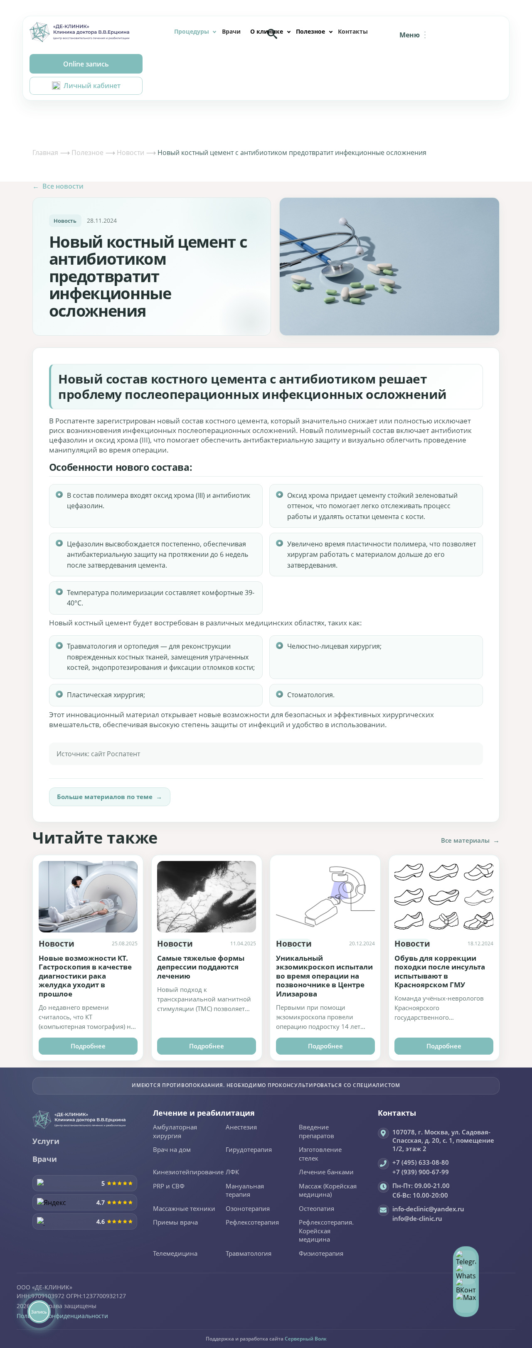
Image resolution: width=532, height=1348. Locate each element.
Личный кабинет (92, 85)
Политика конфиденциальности (62, 1316)
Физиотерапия (321, 1254)
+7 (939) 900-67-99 (420, 1172)
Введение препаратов (316, 1131)
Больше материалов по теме (109, 796)
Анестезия (241, 1127)
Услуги (45, 1141)
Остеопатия (316, 1209)
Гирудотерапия (249, 1150)
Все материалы (470, 840)
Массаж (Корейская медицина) (328, 1190)
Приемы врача (175, 1222)
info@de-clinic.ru (417, 1218)
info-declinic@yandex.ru (428, 1209)
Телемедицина (175, 1254)
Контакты (353, 31)
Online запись (86, 64)
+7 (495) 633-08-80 (420, 1162)
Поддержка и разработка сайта (266, 1338)
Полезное (310, 31)
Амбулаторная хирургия (175, 1131)
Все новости (58, 186)
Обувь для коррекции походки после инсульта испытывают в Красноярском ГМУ (439, 971)
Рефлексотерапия (252, 1222)
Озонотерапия (248, 1209)
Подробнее (88, 1046)
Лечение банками (326, 1172)
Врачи (231, 31)
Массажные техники (184, 1209)
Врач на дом (172, 1150)
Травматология (248, 1254)
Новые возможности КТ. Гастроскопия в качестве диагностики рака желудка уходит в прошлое (85, 976)
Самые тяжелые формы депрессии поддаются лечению (200, 967)
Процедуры (191, 31)
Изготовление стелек (320, 1154)
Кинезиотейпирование (188, 1172)
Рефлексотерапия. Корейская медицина (326, 1231)
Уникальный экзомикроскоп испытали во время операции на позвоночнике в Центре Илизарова (324, 976)
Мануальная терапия (245, 1190)
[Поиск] (272, 33)
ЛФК (232, 1172)
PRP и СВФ (169, 1186)
